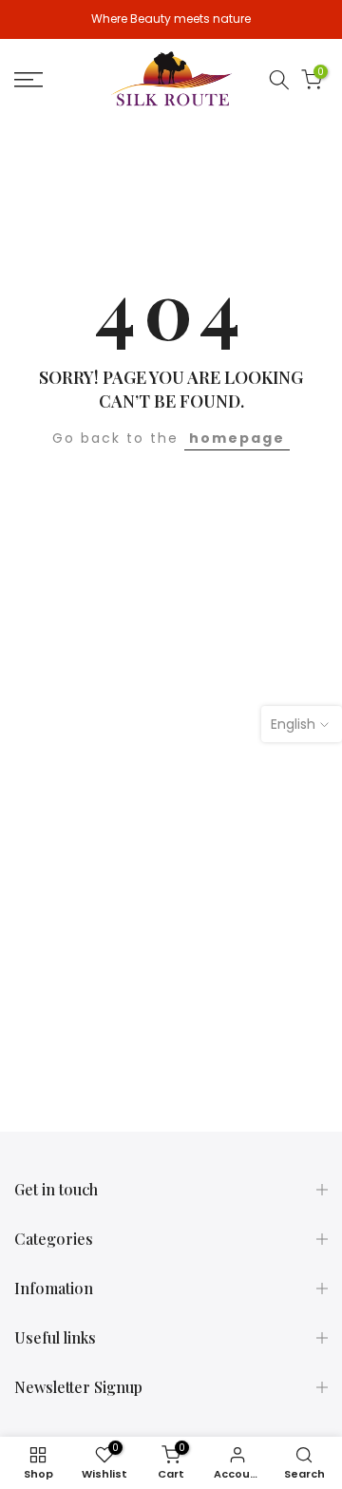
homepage (237, 438)
